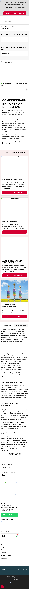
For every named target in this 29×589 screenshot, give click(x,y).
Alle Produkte (9, 26)
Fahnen (14, 26)
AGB (20, 571)
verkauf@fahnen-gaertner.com (8, 509)
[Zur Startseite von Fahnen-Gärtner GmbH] (9, 18)
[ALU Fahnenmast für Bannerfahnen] (14, 291)
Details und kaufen (14, 192)
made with (6, 583)
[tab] (7, 325)
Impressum (16, 569)
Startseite (3, 26)
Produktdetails (7, 325)
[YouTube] (14, 579)
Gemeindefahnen (20, 26)
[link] (7, 496)
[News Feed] (17, 579)
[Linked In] (16, 579)
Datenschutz (14, 571)
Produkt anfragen (21, 325)
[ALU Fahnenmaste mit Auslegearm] (14, 248)
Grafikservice (4, 558)
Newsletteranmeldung (7, 569)
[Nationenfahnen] (14, 208)
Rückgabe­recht (5, 467)
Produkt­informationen (6, 549)
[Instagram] (12, 579)
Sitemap (25, 571)
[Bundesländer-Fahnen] (14, 167)
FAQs (3, 475)
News (2, 547)
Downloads (3, 552)
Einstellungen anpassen (14, 13)
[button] (26, 89)
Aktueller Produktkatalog (7, 555)
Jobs (2, 561)
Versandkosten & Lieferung (8, 472)
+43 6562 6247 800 (5, 510)
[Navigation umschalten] (26, 18)
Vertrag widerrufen (6, 469)
